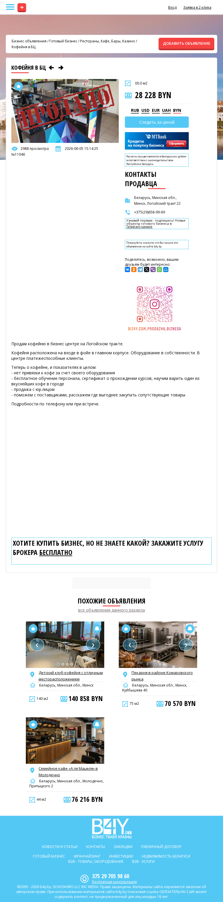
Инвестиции (121, 856)
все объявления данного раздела (111, 610)
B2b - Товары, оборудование (95, 861)
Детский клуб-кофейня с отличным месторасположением (71, 676)
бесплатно (55, 552)
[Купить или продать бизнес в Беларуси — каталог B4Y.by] (111, 828)
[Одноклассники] (133, 269)
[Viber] (153, 269)
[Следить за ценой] (97, 628)
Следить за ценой (157, 122)
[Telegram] (140, 269)
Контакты (95, 846)
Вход (172, 7)
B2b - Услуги (143, 861)
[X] (146, 269)
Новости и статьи (60, 846)
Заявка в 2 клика (197, 7)
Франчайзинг (87, 856)
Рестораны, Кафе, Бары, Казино (107, 41)
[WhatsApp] (159, 269)
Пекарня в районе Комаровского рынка (162, 676)
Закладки (123, 846)
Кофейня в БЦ (23, 46)
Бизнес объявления (29, 41)
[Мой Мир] (165, 269)
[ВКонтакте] (127, 269)
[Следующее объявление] (61, 67)
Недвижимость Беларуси (166, 856)
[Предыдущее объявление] (51, 67)
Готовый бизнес (63, 41)
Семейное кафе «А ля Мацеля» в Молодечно (68, 771)
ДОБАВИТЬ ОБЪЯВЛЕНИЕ (186, 43)
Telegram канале (139, 226)
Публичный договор (161, 846)
